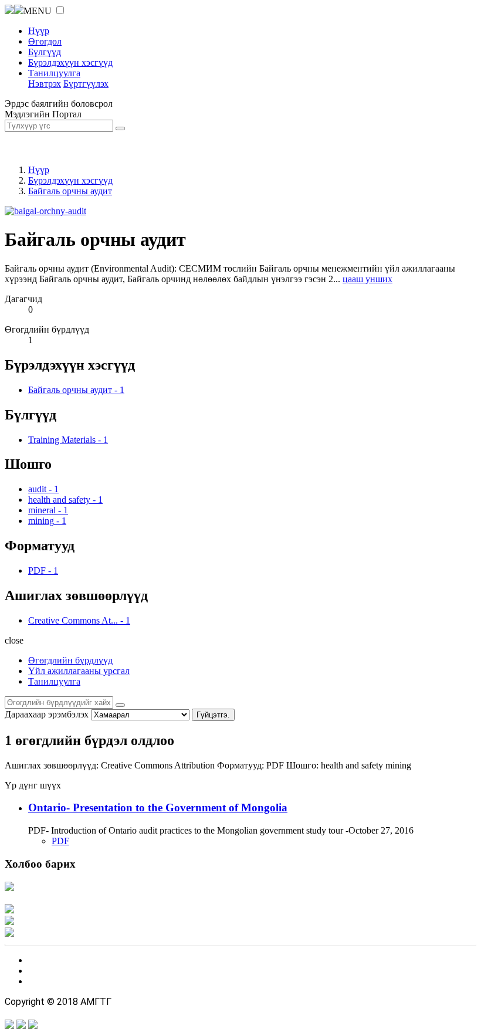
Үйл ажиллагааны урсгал (79, 671)
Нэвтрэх (44, 84)
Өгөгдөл (45, 41)
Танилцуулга (54, 73)
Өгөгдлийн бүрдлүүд (70, 660)
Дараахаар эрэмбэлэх (47, 714)
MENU (37, 11)
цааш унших (367, 279)
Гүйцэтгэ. (213, 714)
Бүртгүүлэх (86, 84)
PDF (60, 841)
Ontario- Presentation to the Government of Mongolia (157, 807)
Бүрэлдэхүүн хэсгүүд (70, 62)
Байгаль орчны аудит (70, 191)
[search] (120, 705)
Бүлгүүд (44, 52)
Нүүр (38, 31)
